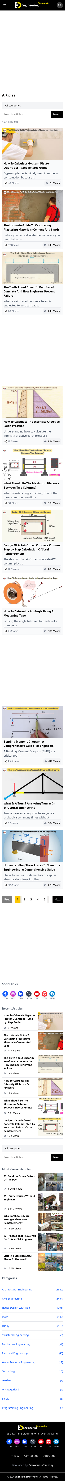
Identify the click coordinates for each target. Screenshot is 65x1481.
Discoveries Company (40, 1465)
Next (58, 899)
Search (57, 114)
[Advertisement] (32, 55)
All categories (13, 105)
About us (49, 1456)
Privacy (14, 1456)
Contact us (31, 1456)
